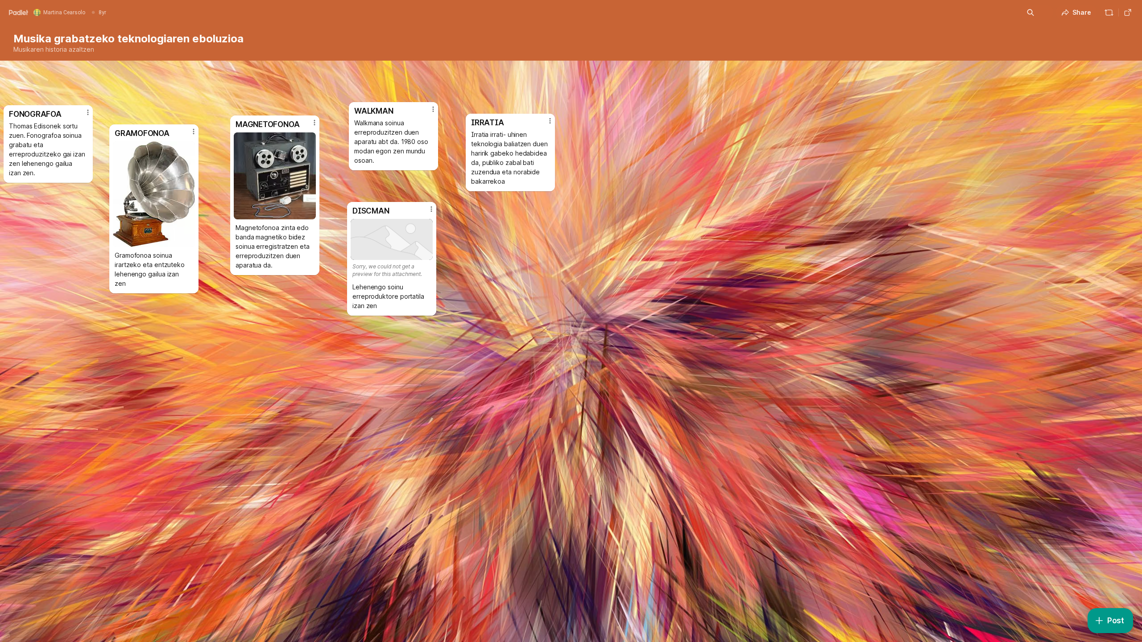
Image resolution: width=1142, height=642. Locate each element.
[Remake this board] (1109, 12)
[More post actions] (88, 112)
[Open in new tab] (1128, 12)
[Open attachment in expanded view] (154, 194)
